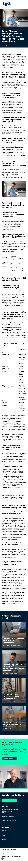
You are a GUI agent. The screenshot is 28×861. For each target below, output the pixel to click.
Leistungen (4, 830)
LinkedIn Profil (5, 844)
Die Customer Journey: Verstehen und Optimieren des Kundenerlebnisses (13, 724)
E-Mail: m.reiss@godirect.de (9, 820)
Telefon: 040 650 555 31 (8, 816)
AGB (15, 859)
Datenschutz (10, 859)
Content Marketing (13, 603)
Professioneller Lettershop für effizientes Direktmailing (13, 640)
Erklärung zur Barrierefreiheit (14, 856)
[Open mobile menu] (24, 4)
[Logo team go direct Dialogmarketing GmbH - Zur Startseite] (7, 4)
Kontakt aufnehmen (9, 758)
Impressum (20, 859)
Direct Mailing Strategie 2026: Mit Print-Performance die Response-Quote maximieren (14, 667)
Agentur (4, 839)
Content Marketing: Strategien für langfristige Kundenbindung (13, 696)
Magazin (4, 835)
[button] (2, 858)
